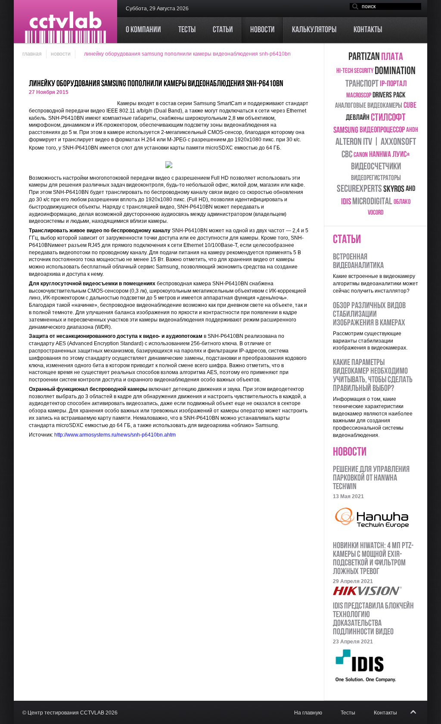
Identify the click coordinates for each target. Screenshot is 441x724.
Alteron (348, 142)
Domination (395, 71)
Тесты (348, 713)
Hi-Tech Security (354, 71)
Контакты (385, 713)
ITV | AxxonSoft (389, 142)
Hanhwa (380, 155)
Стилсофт (388, 118)
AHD (410, 189)
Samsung (345, 130)
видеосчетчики (376, 167)
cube (410, 106)
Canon (361, 155)
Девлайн (358, 118)
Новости (61, 54)
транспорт (362, 84)
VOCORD (376, 212)
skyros (393, 189)
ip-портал (393, 84)
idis (346, 202)
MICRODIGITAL (372, 202)
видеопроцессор (382, 130)
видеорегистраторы (376, 178)
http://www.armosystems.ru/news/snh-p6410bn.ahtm (115, 435)
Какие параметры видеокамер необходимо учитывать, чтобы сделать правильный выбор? (373, 376)
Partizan (364, 57)
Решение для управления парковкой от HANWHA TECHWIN (371, 478)
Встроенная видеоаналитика (358, 261)
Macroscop (358, 95)
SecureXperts (359, 189)
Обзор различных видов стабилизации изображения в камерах (369, 315)
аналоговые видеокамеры (368, 105)
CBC (347, 155)
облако (402, 202)
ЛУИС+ (401, 155)
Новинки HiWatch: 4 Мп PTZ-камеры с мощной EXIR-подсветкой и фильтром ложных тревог (373, 559)
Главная (32, 54)
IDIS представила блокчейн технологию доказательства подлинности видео (373, 619)
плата (392, 57)
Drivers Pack (389, 96)
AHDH (412, 130)
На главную (308, 713)
